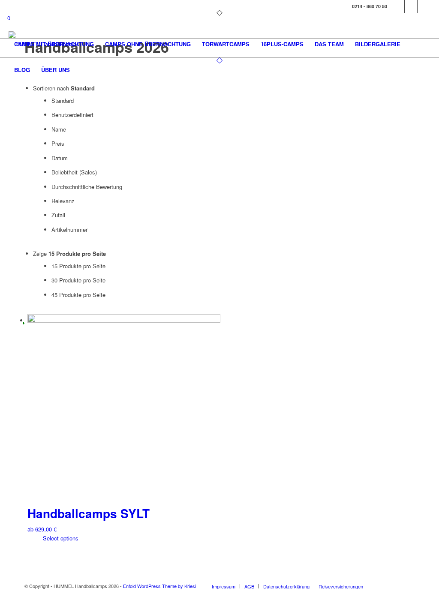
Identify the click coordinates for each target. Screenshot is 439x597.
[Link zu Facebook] (398, 6)
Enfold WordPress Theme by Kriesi (159, 585)
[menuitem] (54, 44)
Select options (59, 538)
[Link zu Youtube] (424, 6)
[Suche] (83, 70)
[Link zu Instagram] (411, 6)
